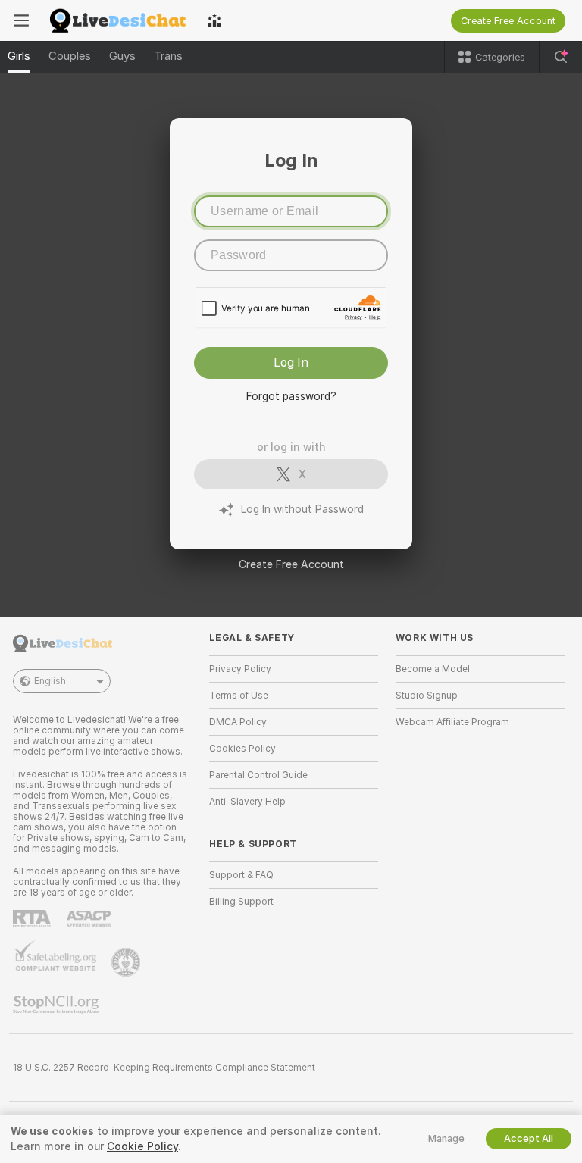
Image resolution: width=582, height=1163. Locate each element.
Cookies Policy (242, 748)
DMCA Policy (238, 722)
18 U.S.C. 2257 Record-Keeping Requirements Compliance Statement (164, 1067)
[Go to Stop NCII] (57, 1005)
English (50, 681)
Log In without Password (302, 509)
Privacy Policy (240, 669)
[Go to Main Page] (118, 20)
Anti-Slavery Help (247, 801)
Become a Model (433, 669)
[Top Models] (214, 20)
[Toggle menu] (21, 20)
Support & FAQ (241, 875)
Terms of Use (238, 695)
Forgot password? (291, 396)
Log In (291, 362)
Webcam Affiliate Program (452, 722)
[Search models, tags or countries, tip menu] (561, 57)
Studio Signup (427, 695)
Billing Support (241, 901)
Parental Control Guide (258, 775)
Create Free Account (291, 564)
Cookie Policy (142, 1146)
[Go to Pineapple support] (127, 962)
